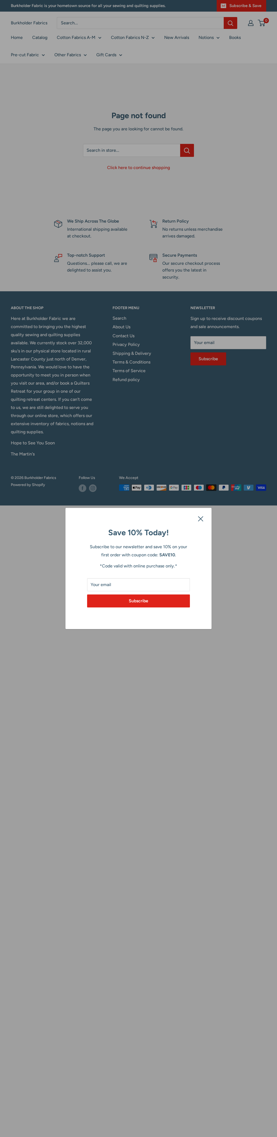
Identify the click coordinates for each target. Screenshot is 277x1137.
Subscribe (138, 600)
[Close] (200, 518)
